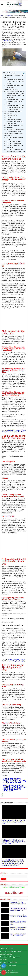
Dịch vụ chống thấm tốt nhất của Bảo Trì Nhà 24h (13, 126)
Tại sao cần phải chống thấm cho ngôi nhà (13, 76)
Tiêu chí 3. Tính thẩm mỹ (14, 143)
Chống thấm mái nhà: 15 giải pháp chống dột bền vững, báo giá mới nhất (13, 821)
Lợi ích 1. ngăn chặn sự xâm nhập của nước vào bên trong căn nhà (15, 81)
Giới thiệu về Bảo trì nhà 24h (8, 965)
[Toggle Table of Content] (23, 73)
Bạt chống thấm (11, 123)
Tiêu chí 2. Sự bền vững (14, 141)
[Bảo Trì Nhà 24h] (14, 4)
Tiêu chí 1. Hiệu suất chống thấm (15, 138)
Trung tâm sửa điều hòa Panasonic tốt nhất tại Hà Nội (17, 903)
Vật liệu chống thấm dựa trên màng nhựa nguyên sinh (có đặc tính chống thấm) (15, 107)
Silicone (9, 117)
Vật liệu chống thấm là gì (11, 89)
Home (2, 15)
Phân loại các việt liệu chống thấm (14, 91)
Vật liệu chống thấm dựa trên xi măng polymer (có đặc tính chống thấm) (15, 95)
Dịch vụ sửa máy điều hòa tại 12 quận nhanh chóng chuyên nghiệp (17, 923)
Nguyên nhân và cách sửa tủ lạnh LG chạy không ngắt (17, 934)
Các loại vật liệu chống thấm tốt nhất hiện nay (13, 112)
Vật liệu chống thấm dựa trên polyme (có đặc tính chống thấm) (15, 101)
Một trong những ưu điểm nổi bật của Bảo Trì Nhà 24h (15, 130)
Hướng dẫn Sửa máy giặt (7, 970)
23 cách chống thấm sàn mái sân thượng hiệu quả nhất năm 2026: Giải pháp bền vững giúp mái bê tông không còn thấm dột (13, 862)
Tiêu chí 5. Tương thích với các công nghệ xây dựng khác (16, 150)
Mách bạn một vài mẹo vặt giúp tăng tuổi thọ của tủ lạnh (18, 909)
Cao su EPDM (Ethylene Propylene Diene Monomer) (15, 120)
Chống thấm (8, 15)
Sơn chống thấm (12, 115)
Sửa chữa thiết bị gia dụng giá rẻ (9, 972)
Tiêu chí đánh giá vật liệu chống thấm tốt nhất (13, 134)
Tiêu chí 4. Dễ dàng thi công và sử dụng (15, 146)
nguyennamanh (7, 29)
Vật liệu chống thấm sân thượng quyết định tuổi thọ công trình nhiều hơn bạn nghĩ (13, 841)
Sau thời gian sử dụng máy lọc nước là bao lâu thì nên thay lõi (18, 915)
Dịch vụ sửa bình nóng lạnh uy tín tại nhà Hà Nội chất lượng (17, 928)
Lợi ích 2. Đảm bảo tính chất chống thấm (15, 86)
